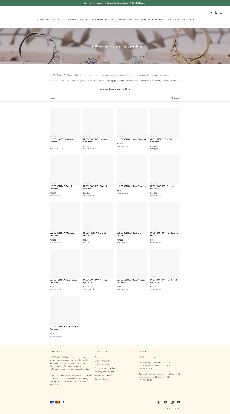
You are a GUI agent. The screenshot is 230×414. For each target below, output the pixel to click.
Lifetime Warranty (102, 360)
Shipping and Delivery (104, 371)
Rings (178, 408)
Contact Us (99, 357)
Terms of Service (102, 379)
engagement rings (117, 80)
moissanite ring (116, 75)
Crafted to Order (102, 364)
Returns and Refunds (103, 375)
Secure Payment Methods (105, 368)
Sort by (52, 98)
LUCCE (174, 408)
